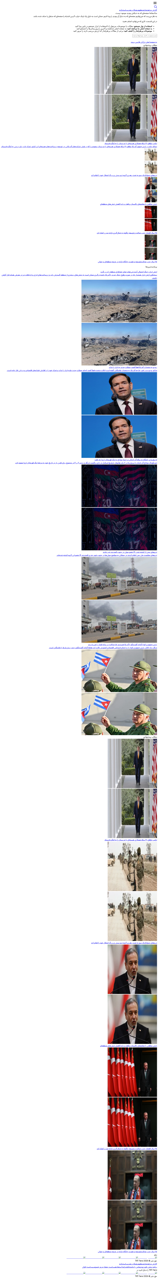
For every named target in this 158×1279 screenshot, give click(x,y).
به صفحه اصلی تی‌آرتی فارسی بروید (144, 42)
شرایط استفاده (121, 1267)
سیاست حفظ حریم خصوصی (104, 1267)
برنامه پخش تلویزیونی (149, 1267)
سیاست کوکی (87, 1267)
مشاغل (129, 1267)
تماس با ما (136, 1267)
